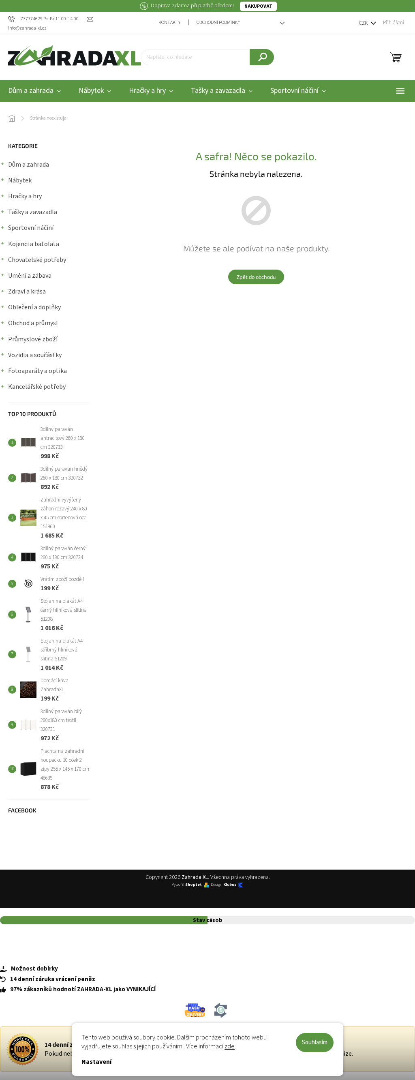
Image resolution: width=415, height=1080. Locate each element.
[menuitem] (95, 91)
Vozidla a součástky (35, 355)
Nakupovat (258, 6)
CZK (364, 23)
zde (230, 1046)
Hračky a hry (25, 196)
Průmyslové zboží (33, 339)
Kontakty (169, 22)
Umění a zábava (29, 275)
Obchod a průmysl (33, 323)
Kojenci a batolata (33, 244)
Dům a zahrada (28, 164)
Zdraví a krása (27, 291)
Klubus (229, 884)
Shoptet (193, 884)
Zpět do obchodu (256, 277)
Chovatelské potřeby (37, 259)
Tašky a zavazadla (32, 212)
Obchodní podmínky (218, 22)
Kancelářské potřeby (37, 386)
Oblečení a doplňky (34, 307)
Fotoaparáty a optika (37, 370)
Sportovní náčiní (30, 227)
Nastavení (96, 1061)
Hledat (262, 57)
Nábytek (20, 180)
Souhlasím (314, 1042)
